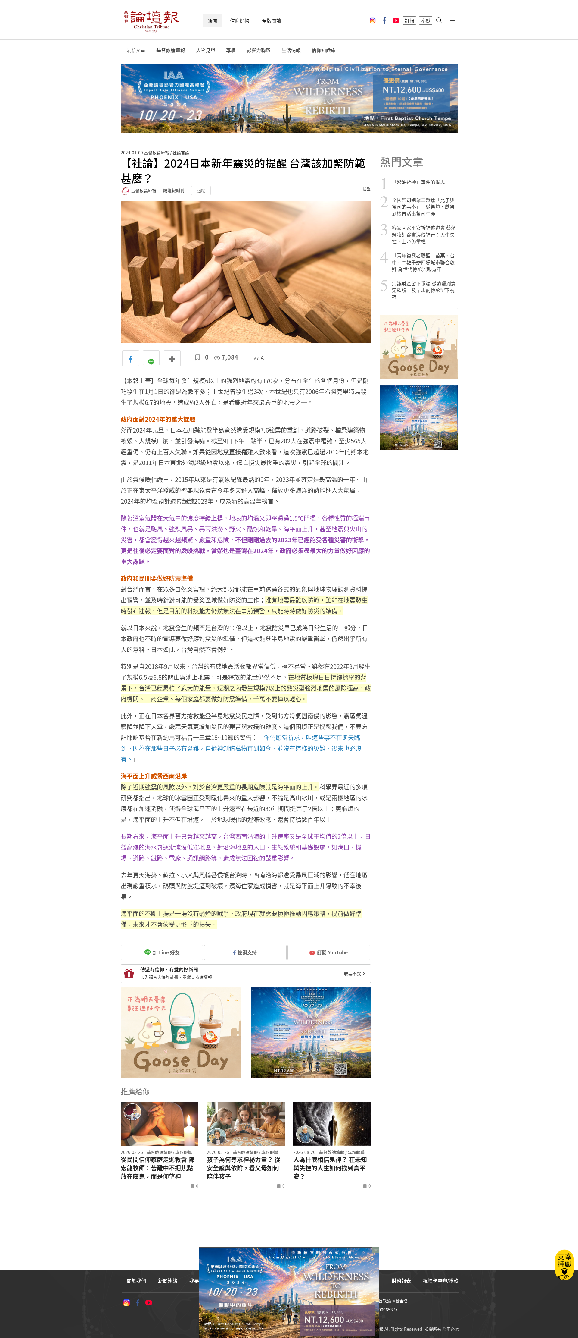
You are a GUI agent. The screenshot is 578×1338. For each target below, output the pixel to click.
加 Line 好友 (166, 952)
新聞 (212, 20)
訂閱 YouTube (332, 952)
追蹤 (201, 190)
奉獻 (425, 20)
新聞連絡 (167, 1280)
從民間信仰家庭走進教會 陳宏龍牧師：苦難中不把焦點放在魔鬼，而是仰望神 (157, 1168)
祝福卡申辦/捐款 (440, 1280)
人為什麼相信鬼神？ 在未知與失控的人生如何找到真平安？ (330, 1168)
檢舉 (366, 189)
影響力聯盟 (259, 50)
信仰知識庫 (324, 50)
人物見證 (205, 50)
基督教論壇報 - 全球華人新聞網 (151, 20)
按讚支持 (247, 952)
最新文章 (135, 50)
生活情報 (291, 50)
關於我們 (136, 1280)
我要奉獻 (353, 974)
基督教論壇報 (170, 50)
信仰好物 (239, 20)
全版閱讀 (271, 20)
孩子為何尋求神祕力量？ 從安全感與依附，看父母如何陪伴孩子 (244, 1168)
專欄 (231, 50)
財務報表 (401, 1280)
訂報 (409, 20)
